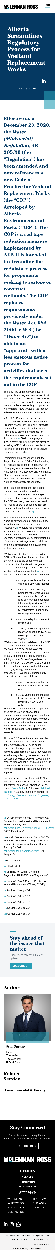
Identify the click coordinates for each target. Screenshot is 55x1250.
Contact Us (16, 1212)
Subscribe (19, 966)
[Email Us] (18, 1224)
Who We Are (15, 1199)
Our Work (39, 1203)
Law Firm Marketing (19, 1248)
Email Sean (14, 1062)
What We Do (16, 1203)
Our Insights (15, 1207)
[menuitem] (20, 1239)
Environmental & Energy (25, 1090)
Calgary (27, 1177)
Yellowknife (27, 1186)
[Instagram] (12, 1224)
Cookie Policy (41, 1244)
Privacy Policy (20, 1239)
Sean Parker (19, 788)
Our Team (39, 1199)
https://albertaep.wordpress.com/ (21, 851)
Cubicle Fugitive (37, 1248)
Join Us (39, 1207)
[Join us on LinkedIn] (5, 1224)
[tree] (27, 1090)
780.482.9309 (15, 1059)
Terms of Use (41, 1239)
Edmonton (13, 1055)
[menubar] (27, 1242)
